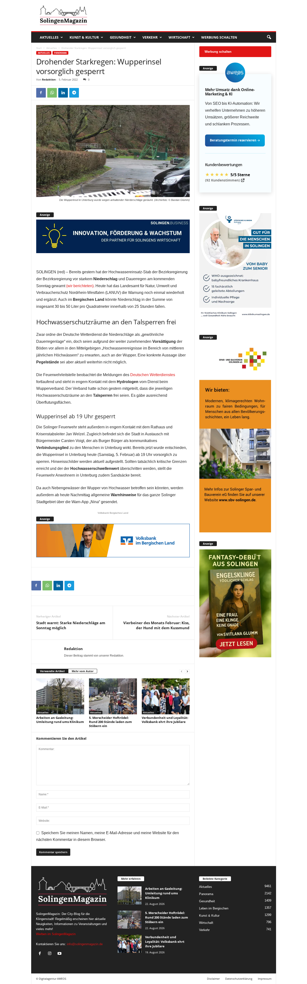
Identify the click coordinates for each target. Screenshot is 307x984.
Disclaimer (213, 978)
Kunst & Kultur (84, 37)
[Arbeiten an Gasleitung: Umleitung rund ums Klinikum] (60, 696)
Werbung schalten (219, 37)
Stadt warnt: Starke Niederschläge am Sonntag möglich (70, 625)
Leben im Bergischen (213, 908)
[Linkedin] (63, 93)
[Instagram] (51, 954)
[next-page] (187, 671)
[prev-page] (181, 671)
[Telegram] (74, 93)
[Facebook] (41, 93)
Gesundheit (120, 37)
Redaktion (49, 79)
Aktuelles (49, 37)
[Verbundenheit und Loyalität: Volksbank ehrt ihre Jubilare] (166, 696)
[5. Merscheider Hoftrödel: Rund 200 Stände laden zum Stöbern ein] (113, 696)
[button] (269, 37)
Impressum (265, 978)
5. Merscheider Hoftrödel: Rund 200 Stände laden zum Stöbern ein (110, 722)
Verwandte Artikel (52, 671)
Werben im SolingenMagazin (56, 934)
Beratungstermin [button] (235, 140)
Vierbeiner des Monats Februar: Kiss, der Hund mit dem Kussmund (156, 625)
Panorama (60, 52)
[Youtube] (60, 954)
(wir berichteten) (80, 286)
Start (39, 48)
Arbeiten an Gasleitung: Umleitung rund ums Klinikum (60, 720)
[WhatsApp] (52, 93)
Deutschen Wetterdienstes (152, 375)
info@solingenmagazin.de (85, 944)
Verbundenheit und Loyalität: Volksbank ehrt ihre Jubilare (165, 720)
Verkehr (150, 37)
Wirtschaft (179, 37)
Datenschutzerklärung (238, 978)
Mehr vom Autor (83, 671)
